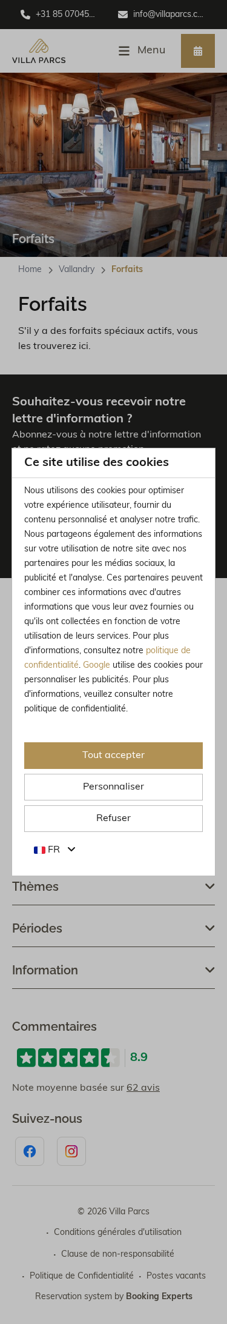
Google (96, 665)
